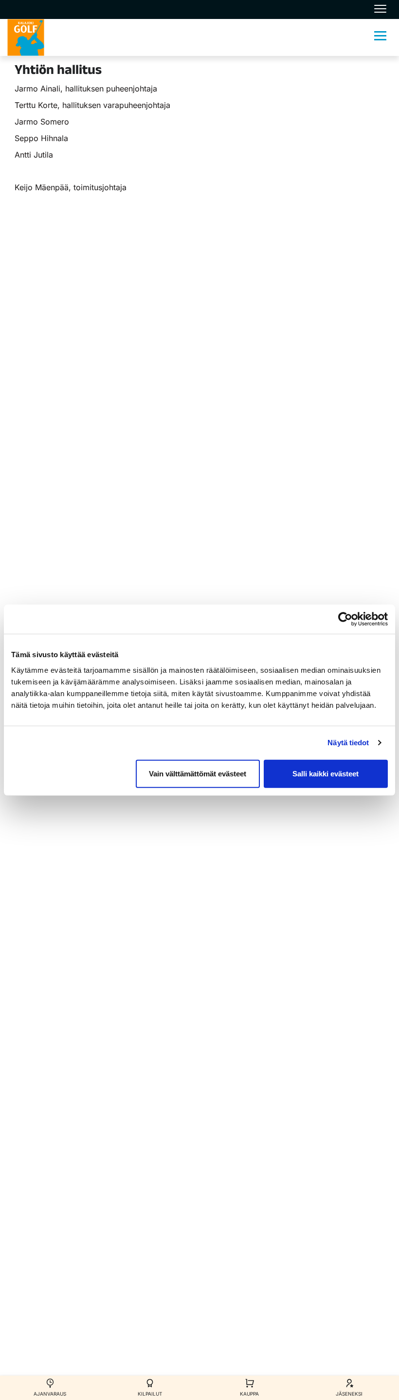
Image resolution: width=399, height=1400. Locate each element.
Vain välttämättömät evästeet (197, 773)
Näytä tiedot (348, 742)
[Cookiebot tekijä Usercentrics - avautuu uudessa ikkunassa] (345, 619)
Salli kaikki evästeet (325, 773)
